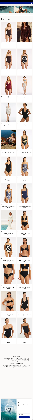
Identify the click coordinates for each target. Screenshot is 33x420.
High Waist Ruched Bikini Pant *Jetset (24, 233)
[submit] (31, 5)
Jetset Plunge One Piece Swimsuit (8, 98)
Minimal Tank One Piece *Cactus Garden (8, 260)
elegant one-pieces (19, 361)
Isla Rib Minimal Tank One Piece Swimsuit (25, 206)
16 (10, 40)
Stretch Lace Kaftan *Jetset (8, 125)
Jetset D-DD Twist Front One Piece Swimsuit (8, 341)
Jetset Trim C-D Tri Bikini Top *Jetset (24, 260)
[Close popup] (30, 400)
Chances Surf (19, 359)
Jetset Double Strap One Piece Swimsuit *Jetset (25, 341)
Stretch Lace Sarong (25, 98)
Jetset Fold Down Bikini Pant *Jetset (24, 287)
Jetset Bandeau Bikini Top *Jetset (8, 314)
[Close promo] (32, 0)
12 (8, 40)
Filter (9, 19)
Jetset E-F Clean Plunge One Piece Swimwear (24, 314)
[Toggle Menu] (1, 3)
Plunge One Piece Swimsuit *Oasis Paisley (8, 206)
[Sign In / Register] (30, 3)
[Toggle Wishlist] (8, 95)
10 (23, 67)
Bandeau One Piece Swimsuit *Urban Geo (8, 152)
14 (9, 40)
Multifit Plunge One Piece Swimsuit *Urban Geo (25, 152)
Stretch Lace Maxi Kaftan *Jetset (8, 233)
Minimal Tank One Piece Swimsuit (24, 179)
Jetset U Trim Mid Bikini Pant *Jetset (8, 287)
